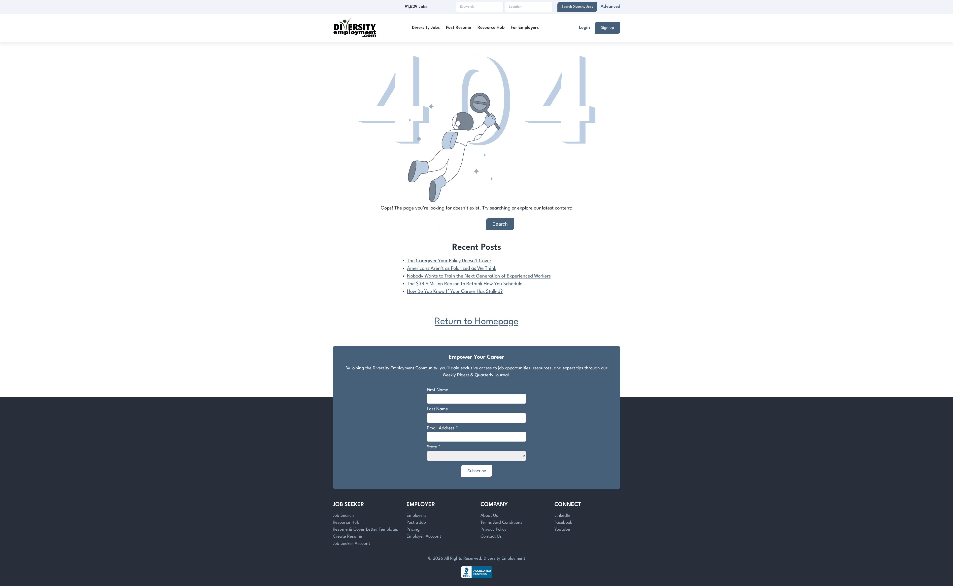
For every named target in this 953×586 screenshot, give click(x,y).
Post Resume (458, 28)
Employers (416, 516)
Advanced (610, 6)
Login (584, 28)
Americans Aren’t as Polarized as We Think (451, 268)
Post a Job (416, 522)
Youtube (562, 529)
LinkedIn (562, 516)
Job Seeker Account (351, 544)
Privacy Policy (493, 529)
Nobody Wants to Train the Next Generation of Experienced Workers (479, 276)
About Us (489, 516)
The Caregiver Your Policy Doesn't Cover (449, 260)
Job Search (343, 516)
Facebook (563, 522)
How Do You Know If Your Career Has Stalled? (455, 291)
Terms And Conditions (501, 522)
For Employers (525, 28)
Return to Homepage (476, 321)
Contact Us (491, 536)
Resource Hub (491, 28)
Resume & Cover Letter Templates (365, 529)
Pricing (413, 529)
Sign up (607, 28)
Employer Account (424, 536)
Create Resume (347, 536)
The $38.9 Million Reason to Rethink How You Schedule (464, 283)
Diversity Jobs (426, 28)
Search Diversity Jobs (577, 6)
